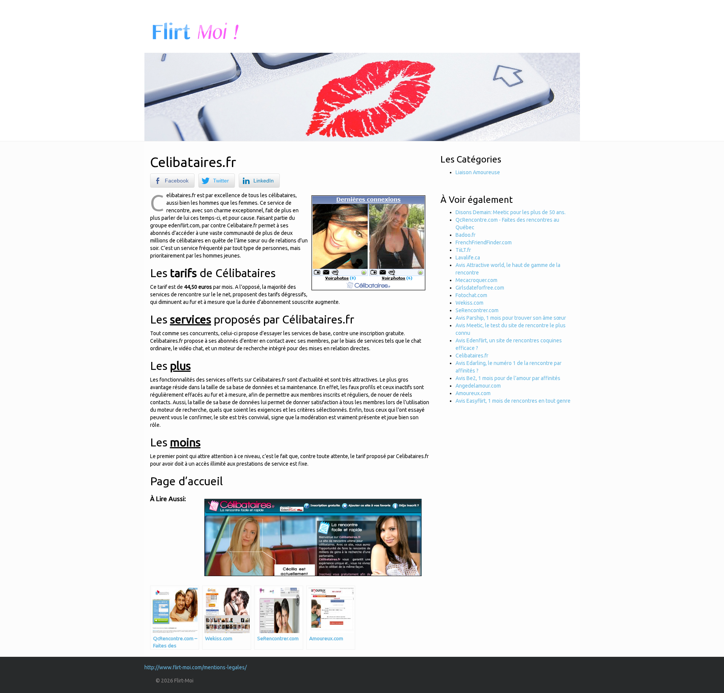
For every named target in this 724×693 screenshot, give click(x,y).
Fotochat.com (471, 295)
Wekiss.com (469, 303)
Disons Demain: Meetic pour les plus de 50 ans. (511, 212)
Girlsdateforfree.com (480, 288)
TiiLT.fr (463, 250)
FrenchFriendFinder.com (484, 242)
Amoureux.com (473, 393)
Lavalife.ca (468, 258)
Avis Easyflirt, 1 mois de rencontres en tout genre (513, 401)
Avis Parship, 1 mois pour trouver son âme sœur (511, 318)
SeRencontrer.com (477, 310)
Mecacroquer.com (476, 280)
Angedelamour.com (478, 386)
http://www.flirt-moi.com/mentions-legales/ (195, 667)
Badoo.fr (466, 235)
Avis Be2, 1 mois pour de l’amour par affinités (508, 378)
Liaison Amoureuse (478, 172)
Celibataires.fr (472, 356)
